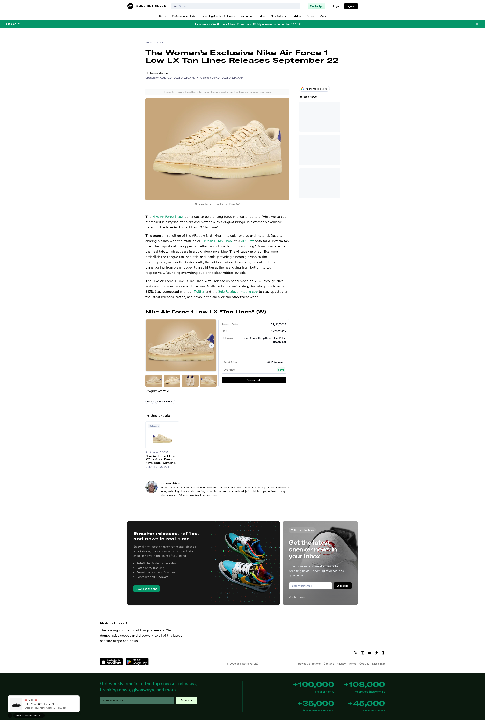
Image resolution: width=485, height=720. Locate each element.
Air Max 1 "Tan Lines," (217, 241)
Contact (329, 663)
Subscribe (343, 585)
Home (149, 42)
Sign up (351, 6)
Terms (352, 663)
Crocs (310, 16)
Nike (262, 16)
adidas (297, 16)
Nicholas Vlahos (157, 73)
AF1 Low (247, 241)
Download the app (146, 588)
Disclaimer (378, 663)
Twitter (199, 292)
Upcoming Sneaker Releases (218, 16)
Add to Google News (316, 88)
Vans (323, 16)
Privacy (341, 663)
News (162, 16)
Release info (254, 380)
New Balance (279, 16)
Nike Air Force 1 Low (168, 217)
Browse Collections (309, 663)
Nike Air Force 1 (165, 401)
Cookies (364, 663)
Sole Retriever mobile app (238, 292)
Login (336, 6)
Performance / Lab (183, 16)
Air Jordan (247, 16)
